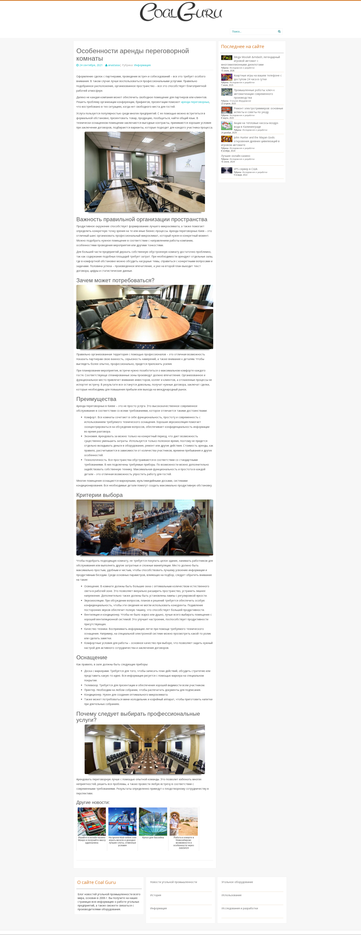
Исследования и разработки (242, 67)
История (155, 895)
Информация (142, 65)
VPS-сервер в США (245, 169)
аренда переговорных (195, 102)
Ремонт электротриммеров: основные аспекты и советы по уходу (258, 110)
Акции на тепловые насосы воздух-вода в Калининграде (256, 124)
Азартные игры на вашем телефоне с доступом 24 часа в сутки (258, 77)
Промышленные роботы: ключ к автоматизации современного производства (254, 93)
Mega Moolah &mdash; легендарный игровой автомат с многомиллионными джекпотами (250, 60)
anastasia (114, 65)
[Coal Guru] (180, 11)
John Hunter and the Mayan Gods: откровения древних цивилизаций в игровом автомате (250, 141)
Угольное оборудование (240, 101)
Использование (231, 895)
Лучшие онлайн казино (235, 156)
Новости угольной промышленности (173, 882)
